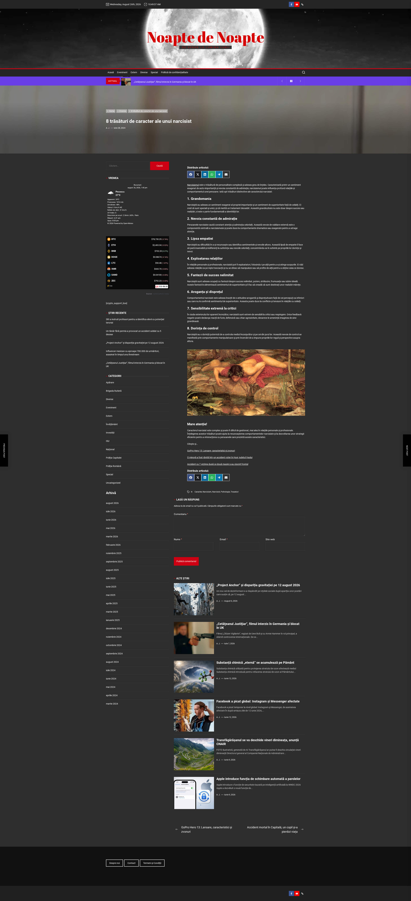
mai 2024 (110, 687)
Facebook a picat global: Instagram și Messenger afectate (258, 701)
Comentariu (181, 514)
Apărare (110, 382)
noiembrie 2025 (113, 553)
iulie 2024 (110, 670)
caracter (198, 492)
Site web (270, 539)
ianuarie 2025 (113, 620)
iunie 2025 (111, 587)
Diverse (144, 72)
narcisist (216, 492)
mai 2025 (110, 595)
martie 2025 (112, 612)
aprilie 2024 (112, 695)
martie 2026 (112, 536)
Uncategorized (113, 483)
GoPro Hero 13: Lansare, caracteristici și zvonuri (211, 450)
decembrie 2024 (114, 628)
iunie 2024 (111, 679)
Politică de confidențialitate (174, 72)
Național (110, 449)
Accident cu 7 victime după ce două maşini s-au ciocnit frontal (217, 464)
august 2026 (112, 503)
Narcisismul (193, 185)
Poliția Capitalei (113, 457)
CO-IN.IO (163, 286)
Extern (134, 72)
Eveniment (122, 72)
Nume (178, 539)
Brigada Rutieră (114, 391)
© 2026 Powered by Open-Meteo (120, 223)
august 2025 (112, 570)
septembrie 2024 (114, 653)
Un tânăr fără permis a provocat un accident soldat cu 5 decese (133, 333)
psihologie (225, 492)
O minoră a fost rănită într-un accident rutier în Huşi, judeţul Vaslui (219, 457)
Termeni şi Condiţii (152, 863)
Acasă (111, 72)
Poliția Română (113, 466)
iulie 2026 (110, 511)
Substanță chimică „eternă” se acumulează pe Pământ (255, 662)
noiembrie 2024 (113, 637)
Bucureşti (137, 185)
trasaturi (235, 492)
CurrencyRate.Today (161, 294)
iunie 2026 (111, 520)
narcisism (207, 492)
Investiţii (110, 432)
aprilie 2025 (112, 603)
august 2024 (112, 662)
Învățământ (112, 424)
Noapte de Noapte (205, 37)
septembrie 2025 (114, 561)
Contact (131, 863)
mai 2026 (110, 528)
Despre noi (114, 863)
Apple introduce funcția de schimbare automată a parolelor (258, 779)
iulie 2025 (110, 578)
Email (223, 539)
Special (154, 72)
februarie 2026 (113, 545)
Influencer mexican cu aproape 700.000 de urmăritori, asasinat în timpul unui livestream (132, 353)
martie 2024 (112, 704)
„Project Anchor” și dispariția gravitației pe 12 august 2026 (258, 585)
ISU (107, 441)
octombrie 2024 (114, 645)
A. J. (108, 128)
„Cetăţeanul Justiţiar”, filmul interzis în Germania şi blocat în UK (135, 365)
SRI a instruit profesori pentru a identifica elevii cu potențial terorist (135, 321)
